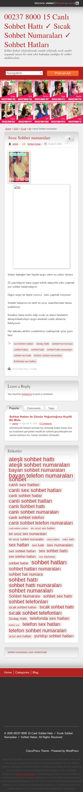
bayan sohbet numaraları (37, 470)
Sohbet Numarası (24, 596)
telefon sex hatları (41, 624)
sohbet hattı (37, 349)
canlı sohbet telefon (26, 517)
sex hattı (38, 545)
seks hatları (53, 539)
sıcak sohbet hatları (22, 607)
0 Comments (45, 423)
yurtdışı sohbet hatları (54, 636)
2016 (15, 129)
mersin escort (16, 715)
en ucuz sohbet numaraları (26, 539)
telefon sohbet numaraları (48, 355)
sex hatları (19, 545)
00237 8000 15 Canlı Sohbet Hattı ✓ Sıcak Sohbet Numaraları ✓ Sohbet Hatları (37, 30)
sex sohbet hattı (53, 551)
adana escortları (35, 684)
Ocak (23, 129)
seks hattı (68, 539)
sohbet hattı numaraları (59, 349)
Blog (35, 672)
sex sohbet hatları (22, 551)
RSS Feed (77, 3)
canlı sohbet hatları (30, 501)
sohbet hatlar (21, 349)
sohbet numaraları (31, 590)
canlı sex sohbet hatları (35, 490)
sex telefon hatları (23, 343)
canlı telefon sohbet (18, 528)
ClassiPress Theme (37, 750)
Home (8, 129)
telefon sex (14, 625)
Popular (14, 408)
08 (30, 129)
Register (60, 3)
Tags (51, 408)
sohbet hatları (49, 562)
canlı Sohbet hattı (27, 506)
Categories (22, 672)
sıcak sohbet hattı (56, 607)
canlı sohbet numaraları (34, 512)
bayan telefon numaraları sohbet (41, 477)
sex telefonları (47, 556)
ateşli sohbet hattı (31, 459)
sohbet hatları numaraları (35, 569)
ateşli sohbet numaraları (39, 465)
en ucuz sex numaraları (28, 534)
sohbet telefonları (28, 601)
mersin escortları (56, 710)
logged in (27, 394)
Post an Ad (63, 73)
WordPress (72, 750)
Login (70, 3)
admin (15, 144)
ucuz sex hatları (20, 636)
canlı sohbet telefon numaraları (41, 523)
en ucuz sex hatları (43, 528)
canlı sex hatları (24, 485)
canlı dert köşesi (33, 705)
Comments (33, 408)
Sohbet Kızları (34, 144)
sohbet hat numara (62, 343)
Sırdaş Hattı (42, 343)
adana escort (15, 684)
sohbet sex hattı (22, 355)
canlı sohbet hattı (37, 652)
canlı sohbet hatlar (25, 495)
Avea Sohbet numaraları (29, 137)
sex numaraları (60, 545)
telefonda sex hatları (25, 361)
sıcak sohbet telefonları (35, 613)
